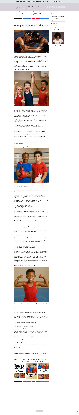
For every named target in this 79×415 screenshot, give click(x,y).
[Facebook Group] (49, 7)
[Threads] (58, 7)
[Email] (60, 7)
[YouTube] (54, 7)
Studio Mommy (47, 412)
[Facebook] (47, 7)
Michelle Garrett (29, 15)
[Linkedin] (56, 7)
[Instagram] (51, 7)
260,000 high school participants (24, 186)
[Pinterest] (53, 7)
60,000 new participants (43, 196)
